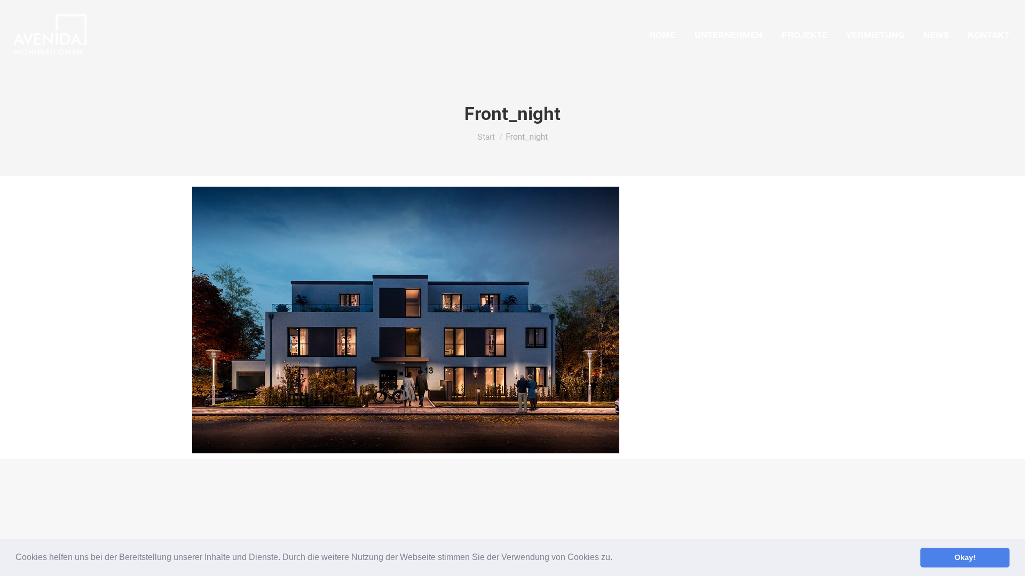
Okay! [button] (965, 557)
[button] (616, 558)
